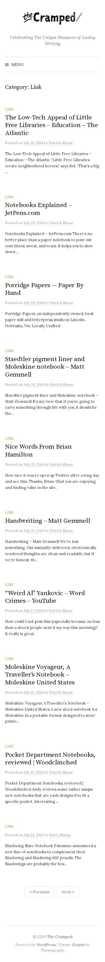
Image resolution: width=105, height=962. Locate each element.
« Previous (39, 891)
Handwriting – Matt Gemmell (47, 521)
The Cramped (59, 936)
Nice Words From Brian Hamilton (38, 450)
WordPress (46, 944)
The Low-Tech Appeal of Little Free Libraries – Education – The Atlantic (51, 125)
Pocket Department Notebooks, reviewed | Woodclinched (50, 758)
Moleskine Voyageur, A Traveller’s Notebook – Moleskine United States (40, 674)
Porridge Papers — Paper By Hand (44, 289)
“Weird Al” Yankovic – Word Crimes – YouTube (45, 597)
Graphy (78, 944)
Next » (68, 891)
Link (9, 109)
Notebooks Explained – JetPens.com (38, 209)
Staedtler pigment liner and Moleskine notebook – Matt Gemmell (45, 366)
